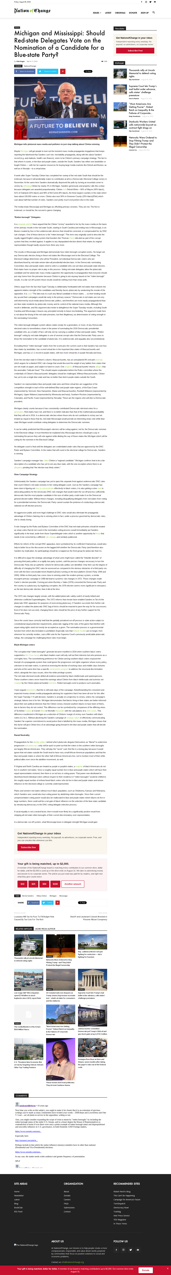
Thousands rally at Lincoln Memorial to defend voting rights (142, 73)
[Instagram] (146, 2)
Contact (67, 1211)
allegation (18, 467)
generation (18, 412)
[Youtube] (155, 2)
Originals (120, 12)
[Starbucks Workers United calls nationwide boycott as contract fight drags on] (120, 124)
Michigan (25, 151)
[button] (153, 12)
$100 (55, 884)
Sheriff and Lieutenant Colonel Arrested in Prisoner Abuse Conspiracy (88, 918)
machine (52, 683)
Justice (81, 1056)
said (29, 294)
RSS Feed (18, 1211)
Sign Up (145, 12)
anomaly (99, 360)
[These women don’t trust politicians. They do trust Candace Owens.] (60, 1059)
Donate (133, 12)
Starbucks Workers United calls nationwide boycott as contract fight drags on (142, 124)
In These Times (120, 1223)
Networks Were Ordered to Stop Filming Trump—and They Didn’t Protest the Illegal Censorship (59, 962)
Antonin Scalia (79, 631)
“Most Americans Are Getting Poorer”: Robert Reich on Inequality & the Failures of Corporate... (141, 108)
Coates (28, 711)
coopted (17, 683)
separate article (24, 224)
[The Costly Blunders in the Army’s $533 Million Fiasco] (28, 1015)
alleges (99, 367)
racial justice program (59, 669)
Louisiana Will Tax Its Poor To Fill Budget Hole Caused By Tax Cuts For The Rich (34, 918)
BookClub (18, 1207)
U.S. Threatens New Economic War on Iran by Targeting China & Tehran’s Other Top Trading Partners (28, 1064)
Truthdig (117, 1211)
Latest (108, 12)
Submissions (69, 1207)
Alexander (59, 711)
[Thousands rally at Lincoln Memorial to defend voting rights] (28, 945)
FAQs (66, 1203)
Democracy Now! (121, 1207)
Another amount (73, 884)
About (66, 1191)
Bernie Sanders (28, 896)
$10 (22, 884)
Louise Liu (133, 150)
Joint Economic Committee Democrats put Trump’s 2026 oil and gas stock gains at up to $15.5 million (92, 1031)
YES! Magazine (120, 1219)
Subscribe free (28, 847)
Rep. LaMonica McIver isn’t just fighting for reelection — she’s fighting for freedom (90, 954)
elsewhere (31, 690)
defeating (27, 186)
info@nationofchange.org (73, 1262)
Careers (67, 1199)
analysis (68, 367)
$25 (33, 884)
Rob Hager (21, 61)
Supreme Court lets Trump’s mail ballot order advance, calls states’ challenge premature (91, 995)
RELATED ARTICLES (24, 929)
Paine (71, 238)
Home (17, 1191)
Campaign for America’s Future (127, 1199)
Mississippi (63, 896)
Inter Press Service (122, 1215)
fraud (98, 533)
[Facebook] (142, 2)
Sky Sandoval (134, 79)
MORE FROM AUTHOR (45, 929)
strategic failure (73, 718)
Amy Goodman (134, 116)
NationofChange (30, 66)
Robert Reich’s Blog (122, 1191)
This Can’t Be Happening (124, 1195)
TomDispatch (119, 1203)
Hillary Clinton (42, 896)
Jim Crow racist (32, 655)
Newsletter (19, 1195)
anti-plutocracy (31, 745)
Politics (17, 27)
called (45, 460)
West (42, 711)
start (99, 488)
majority (79, 766)
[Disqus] (60, 1134)
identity (36, 742)
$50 (44, 884)
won (64, 189)
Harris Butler (134, 98)
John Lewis (91, 711)
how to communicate (45, 488)
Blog (16, 1203)
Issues (96, 12)
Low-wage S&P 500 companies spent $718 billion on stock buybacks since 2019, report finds (27, 995)
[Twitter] (150, 2)
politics (43, 742)
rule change (50, 537)
